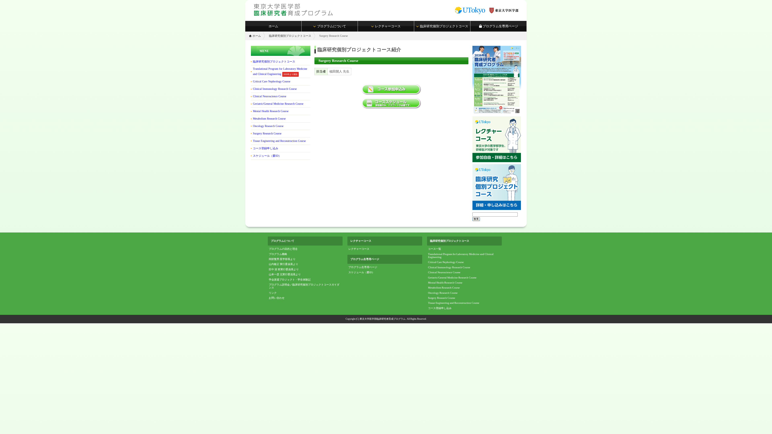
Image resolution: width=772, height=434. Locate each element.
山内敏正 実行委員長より (283, 264)
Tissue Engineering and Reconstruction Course (279, 140)
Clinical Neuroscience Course (269, 96)
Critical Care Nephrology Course (271, 81)
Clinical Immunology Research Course (275, 88)
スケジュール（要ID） (267, 155)
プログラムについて (331, 26)
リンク (273, 293)
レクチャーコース (388, 26)
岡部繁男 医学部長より (282, 259)
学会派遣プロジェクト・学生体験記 (290, 279)
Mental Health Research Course (270, 111)
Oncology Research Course (268, 126)
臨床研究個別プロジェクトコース (444, 26)
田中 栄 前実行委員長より (284, 269)
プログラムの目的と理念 (283, 249)
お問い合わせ (276, 298)
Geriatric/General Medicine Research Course (278, 103)
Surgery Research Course (267, 133)
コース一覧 (434, 249)
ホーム (273, 26)
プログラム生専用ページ (500, 26)
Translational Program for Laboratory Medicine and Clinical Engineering (280, 71)
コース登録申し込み (265, 148)
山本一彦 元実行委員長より (285, 274)
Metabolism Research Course (269, 118)
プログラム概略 (278, 254)
